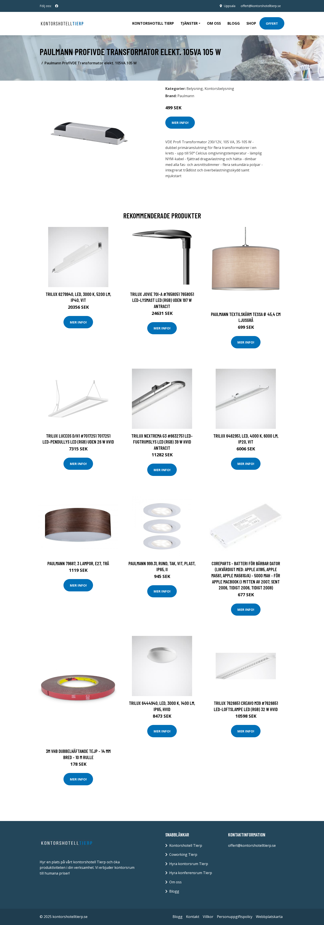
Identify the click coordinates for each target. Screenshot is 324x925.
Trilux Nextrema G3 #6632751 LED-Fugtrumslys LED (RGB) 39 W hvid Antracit (162, 442)
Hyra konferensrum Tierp (190, 872)
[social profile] (56, 6)
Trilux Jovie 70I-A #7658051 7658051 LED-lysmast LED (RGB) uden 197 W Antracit (162, 300)
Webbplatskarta (269, 916)
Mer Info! (180, 122)
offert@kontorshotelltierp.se (261, 6)
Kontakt (192, 916)
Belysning (194, 88)
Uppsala (229, 6)
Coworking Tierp (183, 854)
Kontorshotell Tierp (153, 23)
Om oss (214, 23)
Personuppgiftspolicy (234, 916)
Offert (272, 23)
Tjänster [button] (189, 23)
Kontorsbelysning (219, 88)
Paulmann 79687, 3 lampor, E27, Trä (78, 563)
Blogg (233, 23)
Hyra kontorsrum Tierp (188, 863)
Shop (251, 23)
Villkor (208, 916)
